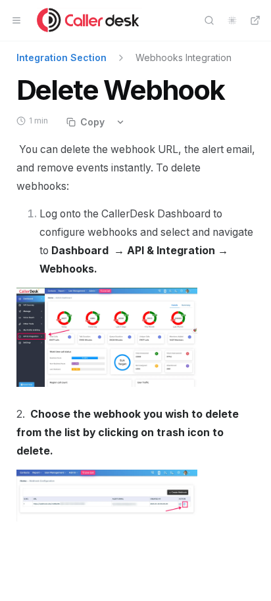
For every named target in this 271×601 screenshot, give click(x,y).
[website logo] (89, 20)
